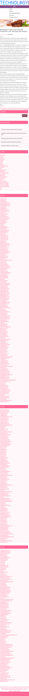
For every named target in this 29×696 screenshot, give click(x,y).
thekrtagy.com (3, 367)
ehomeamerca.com (4, 247)
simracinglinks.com (4, 435)
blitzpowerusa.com (4, 606)
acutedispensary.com (5, 652)
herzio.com (2, 562)
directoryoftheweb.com (5, 557)
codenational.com (4, 388)
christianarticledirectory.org (6, 540)
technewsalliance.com (5, 317)
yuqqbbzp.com (3, 269)
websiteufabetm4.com (5, 302)
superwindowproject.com (5, 516)
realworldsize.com (4, 593)
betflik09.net (2, 223)
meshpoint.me (3, 583)
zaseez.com (3, 212)
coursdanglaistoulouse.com (6, 416)
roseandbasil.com (4, 494)
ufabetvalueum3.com (4, 294)
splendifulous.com (4, 287)
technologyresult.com (5, 243)
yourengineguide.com (5, 363)
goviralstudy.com (4, 521)
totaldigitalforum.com (4, 377)
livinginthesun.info (4, 572)
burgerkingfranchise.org (5, 591)
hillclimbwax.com (4, 670)
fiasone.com (3, 625)
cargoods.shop (3, 574)
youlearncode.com (4, 239)
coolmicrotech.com (4, 370)
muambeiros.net (3, 480)
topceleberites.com (4, 290)
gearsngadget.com (4, 276)
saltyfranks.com (3, 449)
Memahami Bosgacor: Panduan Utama (9, 145)
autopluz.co (2, 427)
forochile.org (3, 468)
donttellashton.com (4, 558)
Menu (14, 6)
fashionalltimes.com (4, 375)
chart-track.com (3, 469)
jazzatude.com (3, 452)
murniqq (14, 689)
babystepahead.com (4, 666)
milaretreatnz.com (4, 457)
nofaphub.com (3, 215)
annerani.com (3, 450)
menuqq (2, 686)
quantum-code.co (4, 328)
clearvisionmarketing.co (5, 326)
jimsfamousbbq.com (4, 409)
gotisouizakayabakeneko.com (6, 581)
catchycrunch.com (4, 213)
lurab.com (2, 394)
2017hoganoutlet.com (5, 553)
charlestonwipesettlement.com (7, 657)
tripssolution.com (4, 264)
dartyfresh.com (3, 228)
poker (1, 163)
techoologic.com (3, 355)
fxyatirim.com (3, 241)
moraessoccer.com (4, 467)
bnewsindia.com (3, 348)
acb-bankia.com (3, 637)
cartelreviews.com (4, 253)
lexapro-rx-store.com (4, 531)
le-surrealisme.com (4, 438)
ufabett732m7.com (4, 340)
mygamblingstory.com (5, 550)
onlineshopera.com (4, 227)
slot (2, 106)
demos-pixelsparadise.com (6, 431)
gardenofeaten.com (4, 607)
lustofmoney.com (4, 674)
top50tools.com (3, 446)
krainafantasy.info (4, 565)
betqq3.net (2, 506)
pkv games (2, 155)
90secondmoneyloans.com (6, 260)
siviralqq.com (3, 643)
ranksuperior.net (3, 664)
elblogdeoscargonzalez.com (6, 484)
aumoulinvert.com (4, 513)
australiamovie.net (4, 412)
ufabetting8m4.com (4, 291)
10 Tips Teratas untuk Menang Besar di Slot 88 (11, 129)
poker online (24, 689)
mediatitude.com (3, 433)
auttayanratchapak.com (5, 587)
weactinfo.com (3, 618)
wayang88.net (3, 300)
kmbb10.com (3, 615)
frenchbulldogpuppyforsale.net (6, 533)
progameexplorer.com (5, 389)
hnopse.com (3, 671)
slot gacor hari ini (13, 17)
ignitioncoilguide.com (4, 396)
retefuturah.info (3, 314)
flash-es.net (2, 638)
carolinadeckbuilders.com (5, 444)
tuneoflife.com (3, 678)
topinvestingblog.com (4, 445)
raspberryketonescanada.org (6, 356)
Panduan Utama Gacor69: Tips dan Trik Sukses (11, 138)
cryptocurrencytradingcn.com (6, 655)
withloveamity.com (4, 238)
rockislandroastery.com (5, 390)
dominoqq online (3, 176)
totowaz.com (3, 656)
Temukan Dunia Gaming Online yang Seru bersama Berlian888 (15, 109)
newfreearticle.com (4, 604)
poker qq (2, 164)
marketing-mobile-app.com (6, 622)
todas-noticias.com (4, 566)
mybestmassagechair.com (6, 501)
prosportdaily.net (3, 334)
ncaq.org (2, 224)
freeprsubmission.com (5, 344)
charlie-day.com (3, 629)
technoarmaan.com (4, 378)
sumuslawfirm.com (4, 648)
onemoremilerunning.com (5, 610)
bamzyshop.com (4, 351)
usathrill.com (3, 359)
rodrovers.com (3, 262)
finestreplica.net (3, 310)
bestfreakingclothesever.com (6, 645)
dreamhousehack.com (5, 371)
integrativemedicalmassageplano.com (8, 634)
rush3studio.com (3, 559)
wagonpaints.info (3, 324)
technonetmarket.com (5, 318)
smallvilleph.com (3, 460)
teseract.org (2, 337)
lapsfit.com (2, 279)
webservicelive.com (4, 401)
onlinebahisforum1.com (5, 204)
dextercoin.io (3, 539)
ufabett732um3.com (4, 321)
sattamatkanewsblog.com (5, 653)
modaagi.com (3, 459)
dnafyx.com (2, 234)
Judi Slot (11, 11)
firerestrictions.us (4, 478)
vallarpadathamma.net (5, 592)
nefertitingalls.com (4, 216)
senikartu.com (3, 568)
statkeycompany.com (5, 442)
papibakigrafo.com (4, 517)
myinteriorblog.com (4, 347)
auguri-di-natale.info (4, 419)
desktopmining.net (4, 528)
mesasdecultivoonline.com (6, 600)
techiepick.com (3, 349)
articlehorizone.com (4, 268)
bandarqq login (17, 691)
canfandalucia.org (4, 362)
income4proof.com (4, 219)
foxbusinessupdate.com (5, 632)
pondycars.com (3, 352)
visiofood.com (3, 341)
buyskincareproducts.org (5, 532)
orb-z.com (2, 598)
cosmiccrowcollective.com (6, 579)
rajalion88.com (3, 208)
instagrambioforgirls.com (5, 613)
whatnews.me (3, 329)
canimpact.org (3, 520)
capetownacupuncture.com (6, 576)
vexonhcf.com (3, 430)
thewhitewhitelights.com (5, 495)
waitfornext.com (3, 325)
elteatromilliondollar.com (5, 589)
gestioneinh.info (3, 333)
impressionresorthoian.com (6, 644)
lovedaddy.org (3, 633)
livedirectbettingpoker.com (6, 630)
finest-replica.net (3, 332)
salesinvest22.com (4, 336)
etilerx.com (2, 309)
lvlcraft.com (2, 258)
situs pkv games (8, 686)
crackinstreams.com (4, 273)
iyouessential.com (4, 236)
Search (3, 111)
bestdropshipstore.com (5, 251)
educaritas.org (3, 220)
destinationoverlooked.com (6, 667)
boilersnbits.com (3, 602)
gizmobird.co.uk (3, 414)
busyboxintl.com (3, 585)
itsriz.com (2, 573)
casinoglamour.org (4, 537)
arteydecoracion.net (4, 488)
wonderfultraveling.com (5, 471)
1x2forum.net (3, 200)
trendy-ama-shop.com (5, 339)
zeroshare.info (3, 454)
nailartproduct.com (4, 256)
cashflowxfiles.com (4, 614)
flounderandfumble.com (5, 311)
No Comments (10, 34)
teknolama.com (3, 595)
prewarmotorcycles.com (5, 434)
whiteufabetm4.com (4, 303)
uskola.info (2, 322)
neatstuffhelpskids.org (5, 465)
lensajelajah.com (3, 221)
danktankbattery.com (4, 626)
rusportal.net (3, 569)
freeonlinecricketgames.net (6, 475)
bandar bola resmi (4, 166)
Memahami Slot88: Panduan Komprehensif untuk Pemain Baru (13, 134)
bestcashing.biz (3, 476)
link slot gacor (3, 180)
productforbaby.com (4, 596)
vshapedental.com (4, 360)
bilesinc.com (3, 456)
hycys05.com (3, 608)
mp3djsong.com (3, 415)
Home (10, 9)
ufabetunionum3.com (4, 292)
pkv (1, 168)
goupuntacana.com (4, 209)
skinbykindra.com (4, 385)
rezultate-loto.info (4, 285)
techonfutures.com (4, 354)
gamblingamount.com (5, 668)
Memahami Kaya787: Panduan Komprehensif (11, 141)
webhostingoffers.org (4, 245)
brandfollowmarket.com (5, 659)
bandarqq (2, 171)
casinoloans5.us (3, 508)
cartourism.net (3, 522)
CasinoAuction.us (4, 509)
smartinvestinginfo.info (5, 315)
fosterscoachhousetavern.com (7, 599)
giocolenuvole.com (4, 235)
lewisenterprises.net (4, 230)
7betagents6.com (4, 270)
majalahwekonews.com (5, 551)
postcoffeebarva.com (4, 588)
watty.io (1, 570)
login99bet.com (3, 201)
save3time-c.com (4, 429)
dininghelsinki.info (4, 306)
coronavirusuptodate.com (5, 272)
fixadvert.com (3, 426)
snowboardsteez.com (5, 611)
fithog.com (2, 490)
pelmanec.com (3, 554)
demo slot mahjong (4, 172)
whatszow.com (3, 246)
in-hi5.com (2, 564)
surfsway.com (3, 254)
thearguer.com (3, 621)
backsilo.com (3, 641)
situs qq (2, 157)
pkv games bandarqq (4, 186)
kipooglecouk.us (3, 510)
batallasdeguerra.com (5, 463)
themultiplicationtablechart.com (7, 536)
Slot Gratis (11, 15)
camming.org (3, 206)
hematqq (19, 689)
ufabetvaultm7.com (4, 295)
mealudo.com (3, 628)
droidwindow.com (4, 343)
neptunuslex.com (4, 418)
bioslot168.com (3, 398)
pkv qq (1, 156)
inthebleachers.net (4, 529)
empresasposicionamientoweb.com (8, 379)
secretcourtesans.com (5, 202)
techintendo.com (3, 249)
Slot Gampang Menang (14, 13)
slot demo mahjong (4, 185)
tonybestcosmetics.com (5, 381)
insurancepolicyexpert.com (6, 441)
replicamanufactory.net (5, 284)
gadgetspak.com (3, 275)
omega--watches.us (4, 422)
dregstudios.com (3, 464)
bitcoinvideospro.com (5, 577)
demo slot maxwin (4, 182)
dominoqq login (25, 686)
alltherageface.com (4, 386)
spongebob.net (3, 584)
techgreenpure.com (4, 250)
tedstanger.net (3, 319)
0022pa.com (3, 453)
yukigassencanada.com (5, 266)
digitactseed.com (4, 257)
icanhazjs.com (3, 518)
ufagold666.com (3, 345)
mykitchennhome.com (5, 512)
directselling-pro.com (4, 392)
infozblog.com (3, 482)
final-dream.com (3, 330)
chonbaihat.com (3, 483)
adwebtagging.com (4, 663)
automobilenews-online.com (6, 374)
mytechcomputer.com (5, 397)
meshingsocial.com (4, 619)
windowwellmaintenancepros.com (7, 679)
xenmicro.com (3, 226)
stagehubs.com (3, 198)
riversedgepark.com (4, 211)
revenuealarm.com (4, 393)
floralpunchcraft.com (4, 623)
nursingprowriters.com (5, 649)
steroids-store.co (4, 487)
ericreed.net (2, 502)
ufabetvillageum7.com (5, 296)
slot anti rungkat (8, 689)
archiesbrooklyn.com (4, 479)
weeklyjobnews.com (4, 660)
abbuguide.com (3, 242)
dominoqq (2, 159)
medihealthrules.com (4, 358)
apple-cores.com (4, 524)
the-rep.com (2, 448)
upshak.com (3, 640)
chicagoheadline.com (4, 205)
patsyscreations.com (4, 217)
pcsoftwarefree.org (4, 231)
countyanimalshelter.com (5, 662)
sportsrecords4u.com (5, 288)
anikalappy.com (3, 305)
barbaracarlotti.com (4, 527)
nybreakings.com (4, 364)
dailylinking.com (3, 232)
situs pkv (2, 167)
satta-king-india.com (4, 265)
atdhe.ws (2, 497)
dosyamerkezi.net (4, 437)
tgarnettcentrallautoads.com (6, 424)
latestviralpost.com (4, 603)
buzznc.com (3, 382)
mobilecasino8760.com (5, 505)
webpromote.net (3, 486)
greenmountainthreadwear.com (7, 651)
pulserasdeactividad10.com (6, 525)
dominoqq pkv (3, 170)
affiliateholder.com (4, 681)
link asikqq (2, 178)
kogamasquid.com (4, 535)
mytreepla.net (3, 281)
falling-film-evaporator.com (6, 647)
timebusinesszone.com (5, 675)
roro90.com (2, 561)
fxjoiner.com (2, 383)
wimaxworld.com (4, 473)
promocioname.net (4, 472)
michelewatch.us (4, 420)
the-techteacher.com (4, 373)
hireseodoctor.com (4, 277)
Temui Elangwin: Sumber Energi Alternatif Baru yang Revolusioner (14, 108)
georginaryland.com (4, 493)
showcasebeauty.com (5, 439)
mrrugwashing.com (4, 636)
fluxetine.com (3, 503)
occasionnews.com (4, 672)
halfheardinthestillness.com (6, 499)
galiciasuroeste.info (4, 461)
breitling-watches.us (4, 423)
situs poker (2, 175)
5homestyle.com (3, 542)
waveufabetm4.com (4, 299)
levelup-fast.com (3, 280)
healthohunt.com (3, 313)
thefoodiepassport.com (5, 514)
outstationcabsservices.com (6, 366)
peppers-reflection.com (5, 677)
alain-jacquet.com (4, 580)
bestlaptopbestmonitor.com (6, 491)
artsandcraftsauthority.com (6, 400)
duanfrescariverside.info (5, 307)
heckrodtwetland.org (4, 498)
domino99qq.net (3, 555)
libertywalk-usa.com (4, 411)
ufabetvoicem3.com (4, 298)
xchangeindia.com (4, 369)
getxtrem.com (3, 617)
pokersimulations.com (5, 283)
